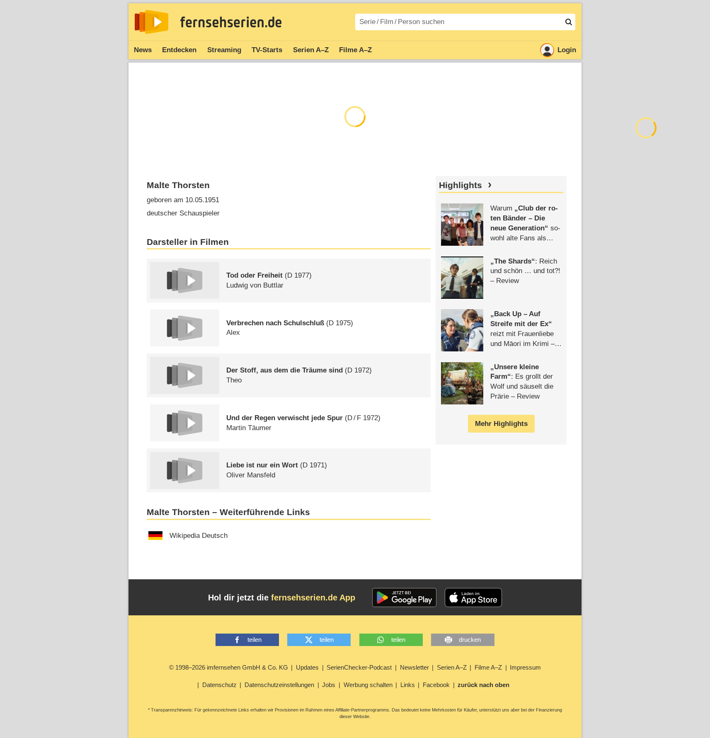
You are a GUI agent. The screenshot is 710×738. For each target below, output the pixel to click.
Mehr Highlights (501, 424)
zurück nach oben (483, 684)
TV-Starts (267, 50)
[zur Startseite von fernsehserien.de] (151, 22)
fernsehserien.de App (313, 597)
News (143, 50)
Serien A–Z (311, 50)
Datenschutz (219, 684)
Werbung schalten (368, 684)
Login (566, 50)
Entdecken (179, 50)
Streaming (224, 50)
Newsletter (414, 667)
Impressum (525, 667)
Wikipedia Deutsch (199, 536)
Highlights (460, 185)
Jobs (328, 684)
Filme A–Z (355, 50)
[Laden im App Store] (473, 597)
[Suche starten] (568, 22)
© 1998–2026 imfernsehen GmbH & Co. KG (228, 667)
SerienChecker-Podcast (359, 667)
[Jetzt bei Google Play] (404, 597)
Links (407, 684)
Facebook (436, 684)
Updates (307, 667)
